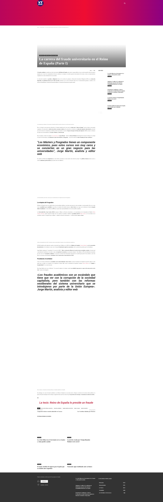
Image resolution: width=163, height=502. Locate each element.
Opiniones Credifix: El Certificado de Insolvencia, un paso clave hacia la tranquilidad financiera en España (116, 83)
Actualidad (39, 437)
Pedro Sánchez (86, 263)
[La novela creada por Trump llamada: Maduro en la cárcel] (81, 428)
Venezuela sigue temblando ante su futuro (79, 466)
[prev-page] (99, 113)
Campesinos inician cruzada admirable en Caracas (49, 411)
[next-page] (101, 113)
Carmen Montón (83, 245)
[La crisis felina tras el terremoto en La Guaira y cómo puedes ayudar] (51, 428)
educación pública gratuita (47, 408)
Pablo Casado (83, 213)
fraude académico (57, 408)
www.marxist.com (55, 135)
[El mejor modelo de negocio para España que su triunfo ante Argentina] (51, 455)
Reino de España (54, 55)
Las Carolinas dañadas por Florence (86, 411)
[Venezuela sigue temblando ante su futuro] (81, 455)
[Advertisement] (81, 16)
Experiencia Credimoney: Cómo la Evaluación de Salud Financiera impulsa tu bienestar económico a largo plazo (116, 91)
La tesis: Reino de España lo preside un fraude (66, 402)
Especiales (47, 55)
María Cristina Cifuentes (68, 408)
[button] (124, 3)
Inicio (38, 27)
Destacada (42, 27)
